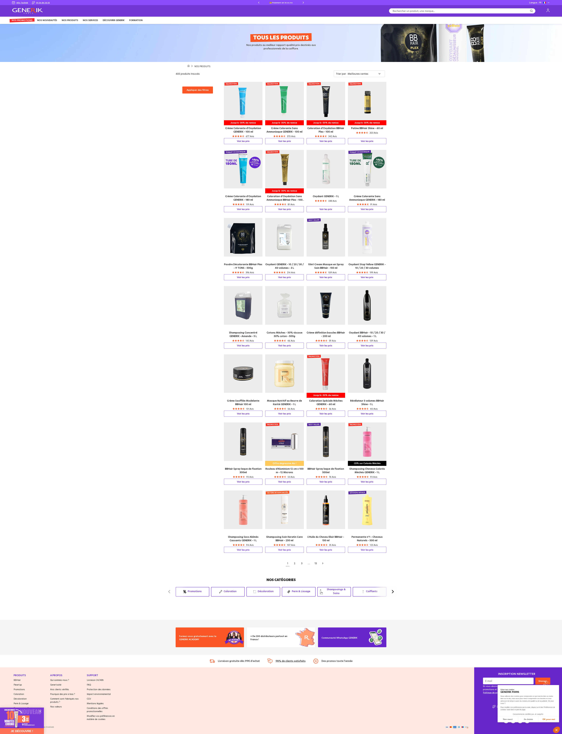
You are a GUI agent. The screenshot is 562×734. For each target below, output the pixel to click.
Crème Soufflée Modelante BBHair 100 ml (243, 402)
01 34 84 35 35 (43, 2)
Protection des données (98, 689)
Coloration (19, 694)
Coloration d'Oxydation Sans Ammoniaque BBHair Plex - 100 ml (285, 198)
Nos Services (90, 20)
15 (316, 563)
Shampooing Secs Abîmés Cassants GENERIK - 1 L (243, 538)
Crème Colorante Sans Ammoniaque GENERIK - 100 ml (284, 130)
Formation (136, 20)
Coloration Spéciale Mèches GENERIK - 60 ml (326, 402)
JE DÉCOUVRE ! (22, 731)
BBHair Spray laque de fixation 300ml (243, 470)
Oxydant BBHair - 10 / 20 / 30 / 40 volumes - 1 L (367, 334)
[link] (22, 718)
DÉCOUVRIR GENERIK (114, 20)
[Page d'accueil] (188, 66)
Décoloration (20, 698)
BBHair (17, 680)
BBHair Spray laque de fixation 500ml (325, 470)
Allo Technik (22, 2)
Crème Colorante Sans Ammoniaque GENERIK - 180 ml (367, 198)
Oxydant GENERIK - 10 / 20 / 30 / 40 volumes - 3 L (284, 266)
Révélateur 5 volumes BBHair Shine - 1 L (367, 402)
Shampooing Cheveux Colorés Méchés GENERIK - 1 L (367, 470)
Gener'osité (55, 684)
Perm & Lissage (21, 703)
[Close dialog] (40, 711)
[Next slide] (303, 2)
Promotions (19, 689)
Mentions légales (95, 703)
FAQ (89, 684)
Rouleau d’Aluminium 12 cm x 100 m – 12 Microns (284, 470)
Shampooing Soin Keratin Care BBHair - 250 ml (284, 538)
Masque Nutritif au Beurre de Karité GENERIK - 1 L (284, 402)
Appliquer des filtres (198, 90)
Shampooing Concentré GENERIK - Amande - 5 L (243, 334)
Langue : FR (535, 2)
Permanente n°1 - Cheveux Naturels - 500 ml (367, 538)
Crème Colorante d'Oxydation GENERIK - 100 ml (243, 130)
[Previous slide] (259, 2)
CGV (89, 698)
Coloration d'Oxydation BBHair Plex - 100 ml (325, 130)
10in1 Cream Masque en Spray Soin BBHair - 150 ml (326, 266)
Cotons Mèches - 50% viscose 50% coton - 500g (284, 334)
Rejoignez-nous (332, 641)
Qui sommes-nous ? (59, 680)
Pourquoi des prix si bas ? (62, 694)
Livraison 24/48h (95, 680)
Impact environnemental (99, 694)
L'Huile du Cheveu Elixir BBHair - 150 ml (325, 538)
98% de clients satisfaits (291, 661)
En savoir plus (188, 643)
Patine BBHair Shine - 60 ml (367, 128)
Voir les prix (243, 141)
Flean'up (18, 684)
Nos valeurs (56, 706)
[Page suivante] (322, 563)
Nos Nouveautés (47, 20)
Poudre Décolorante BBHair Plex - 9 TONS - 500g (243, 266)
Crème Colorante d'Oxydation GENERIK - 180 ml (243, 198)
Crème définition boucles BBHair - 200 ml (326, 334)
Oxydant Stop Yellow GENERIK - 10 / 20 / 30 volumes (367, 266)
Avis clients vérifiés (59, 689)
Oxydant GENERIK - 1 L (326, 196)
